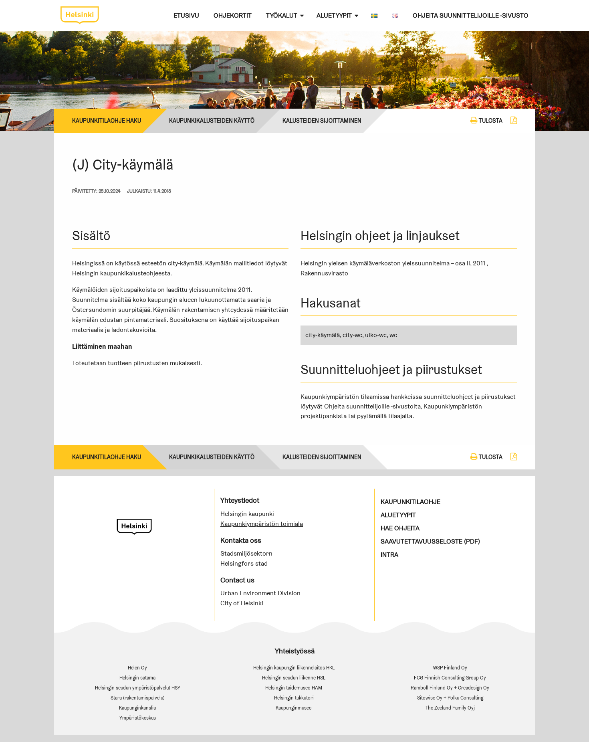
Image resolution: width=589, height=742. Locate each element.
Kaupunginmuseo (294, 708)
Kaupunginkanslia (137, 708)
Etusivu (186, 15)
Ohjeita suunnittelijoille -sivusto (470, 15)
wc (393, 335)
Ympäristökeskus (137, 718)
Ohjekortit (233, 15)
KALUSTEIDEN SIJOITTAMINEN (321, 120)
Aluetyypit (334, 15)
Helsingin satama (137, 678)
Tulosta (490, 120)
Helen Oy (137, 668)
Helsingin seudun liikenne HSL (293, 678)
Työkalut (281, 15)
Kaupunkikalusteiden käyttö (211, 120)
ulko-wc (376, 335)
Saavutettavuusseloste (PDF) (430, 541)
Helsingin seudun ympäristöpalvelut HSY (137, 688)
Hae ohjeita (400, 528)
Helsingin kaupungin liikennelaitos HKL (294, 668)
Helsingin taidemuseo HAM (293, 688)
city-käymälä (322, 335)
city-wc (352, 335)
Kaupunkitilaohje (410, 501)
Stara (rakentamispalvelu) (138, 698)
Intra (389, 554)
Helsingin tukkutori (294, 698)
